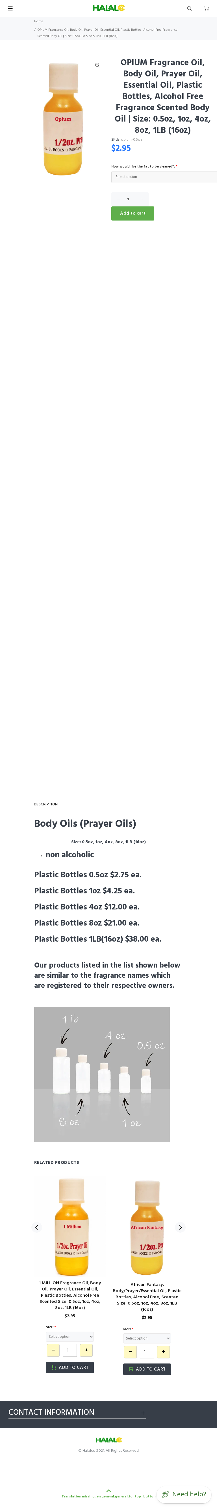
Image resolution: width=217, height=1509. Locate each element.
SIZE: (51, 1327)
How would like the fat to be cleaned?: (144, 166)
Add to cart (133, 213)
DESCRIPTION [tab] (46, 804)
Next (180, 1227)
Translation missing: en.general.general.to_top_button (108, 1496)
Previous (36, 1227)
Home (38, 21)
